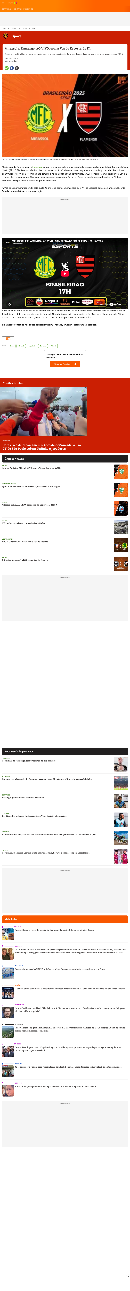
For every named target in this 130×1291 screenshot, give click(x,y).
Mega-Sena (19, 966)
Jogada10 (32, 346)
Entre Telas (19, 1005)
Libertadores (7, 539)
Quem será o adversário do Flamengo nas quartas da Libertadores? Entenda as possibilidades (47, 779)
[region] (65, 1285)
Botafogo (6, 795)
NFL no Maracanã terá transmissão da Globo (23, 523)
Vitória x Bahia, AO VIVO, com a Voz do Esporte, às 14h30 (29, 505)
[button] (3, 3)
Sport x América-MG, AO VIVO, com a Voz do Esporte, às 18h (31, 468)
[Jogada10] (8, 338)
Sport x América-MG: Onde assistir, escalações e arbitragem (31, 486)
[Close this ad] (128, 1276)
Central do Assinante (23, 9)
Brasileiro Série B (9, 484)
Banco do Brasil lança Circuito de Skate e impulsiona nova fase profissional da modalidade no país (49, 834)
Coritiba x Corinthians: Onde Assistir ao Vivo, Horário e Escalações (34, 816)
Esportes (14, 28)
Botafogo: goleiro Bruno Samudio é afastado (23, 797)
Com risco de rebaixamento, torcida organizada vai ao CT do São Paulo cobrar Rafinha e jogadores (42, 446)
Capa (4, 28)
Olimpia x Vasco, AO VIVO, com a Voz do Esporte (25, 560)
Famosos (17, 927)
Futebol (24, 28)
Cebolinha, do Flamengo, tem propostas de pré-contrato (29, 760)
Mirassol (21, 346)
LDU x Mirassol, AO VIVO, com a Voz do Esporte (25, 541)
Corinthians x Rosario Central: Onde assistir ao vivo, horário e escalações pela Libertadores (46, 852)
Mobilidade (19, 1024)
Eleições (18, 985)
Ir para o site (12, 3)
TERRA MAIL (6, 9)
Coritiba (5, 813)
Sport (34, 28)
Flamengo (37, 166)
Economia (18, 1064)
